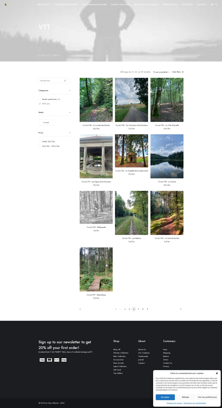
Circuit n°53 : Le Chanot (167, 181)
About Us (142, 349)
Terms (165, 359)
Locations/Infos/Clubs (94, 4)
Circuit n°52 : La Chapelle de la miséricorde (131, 170)
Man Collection (119, 356)
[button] (217, 373)
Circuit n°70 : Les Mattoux (131, 238)
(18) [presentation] (58, 99)
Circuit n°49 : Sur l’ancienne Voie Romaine (131, 125)
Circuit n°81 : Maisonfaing (96, 295)
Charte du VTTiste (120, 4)
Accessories (118, 359)
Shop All (116, 349)
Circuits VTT (44, 4)
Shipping (166, 352)
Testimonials (143, 356)
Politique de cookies (174, 403)
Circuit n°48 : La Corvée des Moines (96, 125)
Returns (166, 356)
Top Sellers (118, 373)
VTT (49, 55)
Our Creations (144, 352)
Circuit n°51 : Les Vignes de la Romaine (96, 181)
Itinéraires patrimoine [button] (66, 4)
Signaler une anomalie (146, 4)
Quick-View (109, 80)
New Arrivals (118, 363)
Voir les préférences (207, 397)
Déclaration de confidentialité (195, 403)
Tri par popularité (160, 72)
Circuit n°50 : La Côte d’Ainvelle (167, 125)
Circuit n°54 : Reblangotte (96, 227)
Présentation (170, 4)
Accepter (165, 397)
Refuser (185, 397)
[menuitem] (44, 4)
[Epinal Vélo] (6, 4)
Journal (141, 359)
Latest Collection (120, 366)
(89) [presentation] (48, 104)
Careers (141, 363)
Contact (201, 4)
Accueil (42, 55)
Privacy (166, 366)
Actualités (187, 4)
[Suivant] (180, 310)
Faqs (165, 349)
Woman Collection (120, 352)
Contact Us (167, 363)
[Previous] (83, 310)
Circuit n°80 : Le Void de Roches (167, 238)
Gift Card (117, 369)
